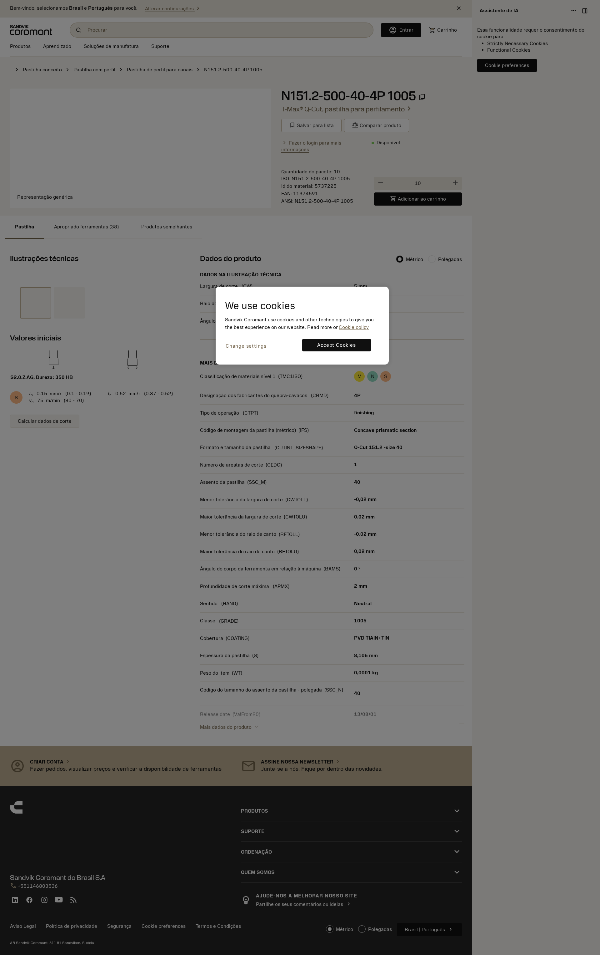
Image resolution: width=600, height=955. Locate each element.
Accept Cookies (336, 345)
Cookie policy (354, 327)
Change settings (246, 346)
